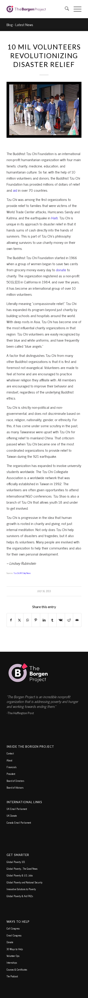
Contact (10, 753)
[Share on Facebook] (11, 620)
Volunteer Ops (13, 956)
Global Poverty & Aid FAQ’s (20, 896)
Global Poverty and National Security (24, 882)
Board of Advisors (15, 787)
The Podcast (12, 976)
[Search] (64, 9)
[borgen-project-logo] (36, 9)
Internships (12, 962)
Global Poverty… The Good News (22, 869)
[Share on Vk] (61, 620)
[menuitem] (64, 9)
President (11, 774)
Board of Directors (15, 781)
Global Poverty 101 (16, 862)
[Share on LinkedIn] (44, 620)
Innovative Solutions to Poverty (21, 889)
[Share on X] (19, 620)
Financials (11, 767)
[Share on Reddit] (69, 620)
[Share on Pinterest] (36, 620)
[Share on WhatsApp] (27, 620)
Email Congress (14, 935)
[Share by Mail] (77, 620)
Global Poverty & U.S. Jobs (20, 875)
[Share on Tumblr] (52, 620)
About (9, 760)
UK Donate (12, 816)
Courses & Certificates (17, 969)
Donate (10, 942)
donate (61, 270)
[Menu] (75, 9)
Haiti (54, 218)
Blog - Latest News (20, 24)
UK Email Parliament (17, 809)
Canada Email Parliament (19, 822)
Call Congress (13, 928)
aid (15, 190)
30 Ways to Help (15, 949)
